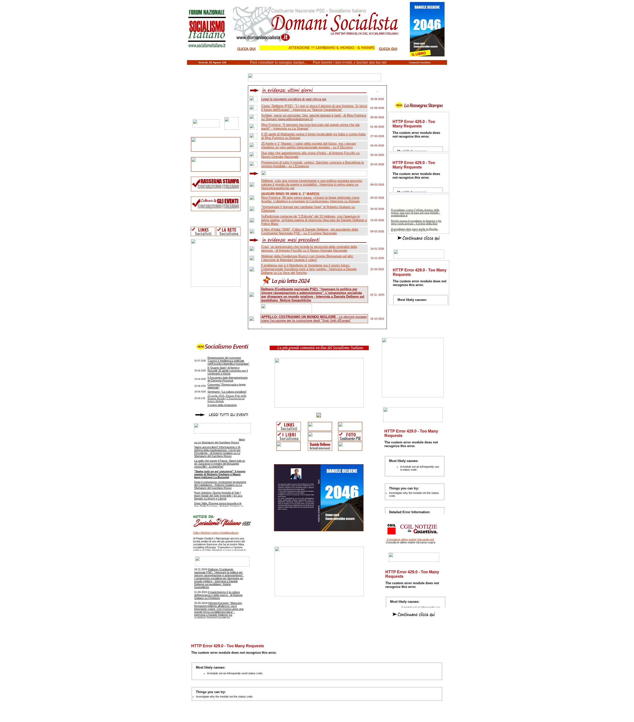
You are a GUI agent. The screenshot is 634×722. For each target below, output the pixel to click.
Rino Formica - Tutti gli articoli (280, 716)
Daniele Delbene (323, 716)
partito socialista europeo (362, 716)
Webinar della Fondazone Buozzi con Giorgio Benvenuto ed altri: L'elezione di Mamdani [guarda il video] (307, 258)
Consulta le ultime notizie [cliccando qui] (410, 539)
